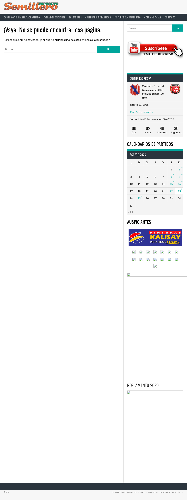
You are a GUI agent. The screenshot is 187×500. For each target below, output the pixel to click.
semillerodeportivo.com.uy (168, 492)
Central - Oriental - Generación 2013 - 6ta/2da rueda (153, 89)
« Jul (130, 212)
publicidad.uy (139, 492)
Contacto (170, 17)
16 (179, 183)
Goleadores (75, 17)
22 (171, 191)
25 (139, 198)
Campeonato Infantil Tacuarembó (22, 17)
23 (179, 191)
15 (171, 183)
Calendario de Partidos (98, 17)
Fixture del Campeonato (128, 17)
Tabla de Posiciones (54, 17)
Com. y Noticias (152, 17)
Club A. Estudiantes (141, 112)
